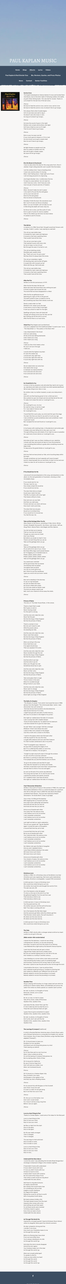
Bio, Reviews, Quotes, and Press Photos (46, 75)
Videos (48, 70)
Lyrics (40, 70)
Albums (32, 70)
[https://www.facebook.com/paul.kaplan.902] (33, 1276)
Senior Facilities (41, 81)
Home (17, 70)
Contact (29, 81)
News (21, 81)
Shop (25, 70)
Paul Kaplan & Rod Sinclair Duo (16, 75)
